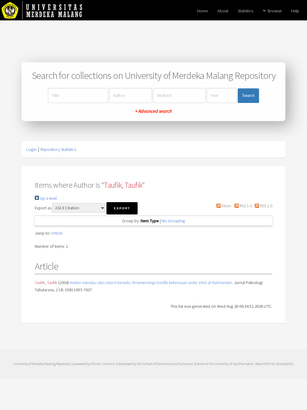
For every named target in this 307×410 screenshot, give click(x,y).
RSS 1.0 (245, 205)
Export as (43, 208)
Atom (226, 205)
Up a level (48, 198)
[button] (122, 208)
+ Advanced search (153, 111)
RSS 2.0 (265, 205)
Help (295, 10)
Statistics (245, 10)
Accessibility (285, 363)
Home (202, 10)
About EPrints (265, 363)
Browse (275, 10)
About (222, 10)
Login (31, 149)
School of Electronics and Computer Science (173, 363)
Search (248, 95)
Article (56, 233)
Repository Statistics (58, 149)
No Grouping (173, 220)
